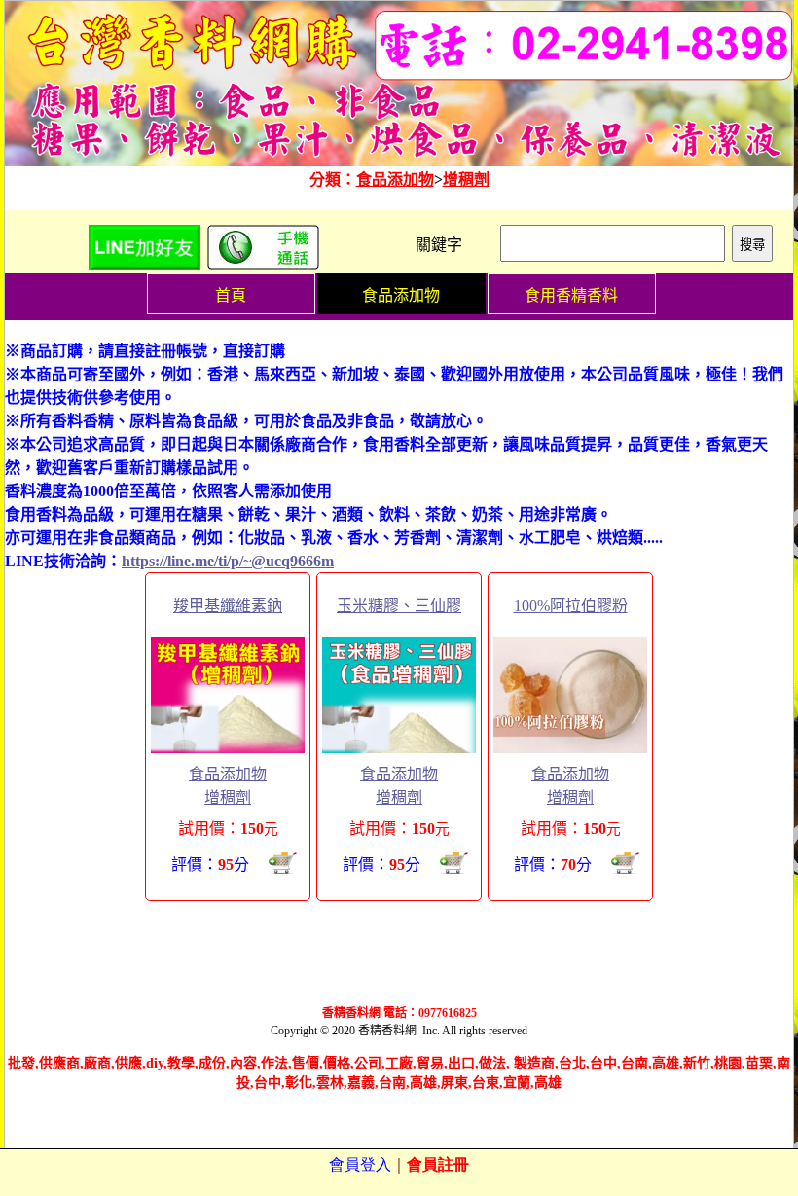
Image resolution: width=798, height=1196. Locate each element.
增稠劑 (466, 179)
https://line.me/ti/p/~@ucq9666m (228, 561)
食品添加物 (395, 179)
